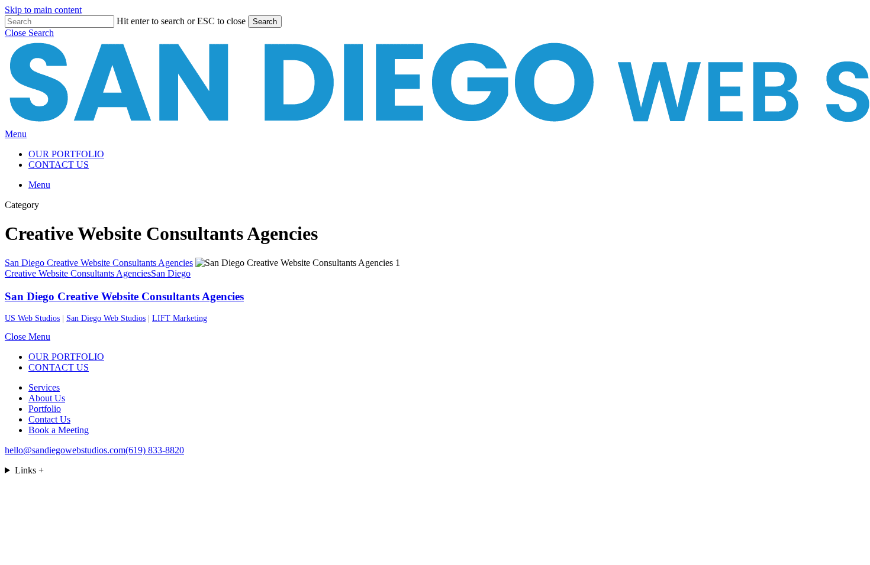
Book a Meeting (58, 430)
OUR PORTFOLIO (66, 357)
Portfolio (44, 409)
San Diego (171, 273)
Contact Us (49, 419)
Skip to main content (43, 10)
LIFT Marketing (179, 318)
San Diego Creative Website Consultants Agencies (124, 296)
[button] (29, 33)
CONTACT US (58, 367)
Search (265, 21)
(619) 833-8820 (154, 450)
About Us (46, 398)
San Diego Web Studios (106, 318)
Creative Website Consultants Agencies (78, 273)
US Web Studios (32, 318)
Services (44, 387)
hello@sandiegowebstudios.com (65, 450)
